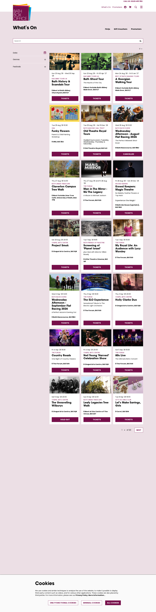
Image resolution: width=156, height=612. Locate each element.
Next (138, 430)
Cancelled (128, 154)
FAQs (107, 29)
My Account (125, 7)
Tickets (65, 98)
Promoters (136, 29)
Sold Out (65, 419)
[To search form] (135, 7)
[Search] (140, 40)
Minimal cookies (91, 602)
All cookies (113, 602)
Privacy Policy (82, 595)
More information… (96, 595)
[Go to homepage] (22, 7)
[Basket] (130, 7)
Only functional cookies (63, 602)
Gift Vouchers (120, 29)
